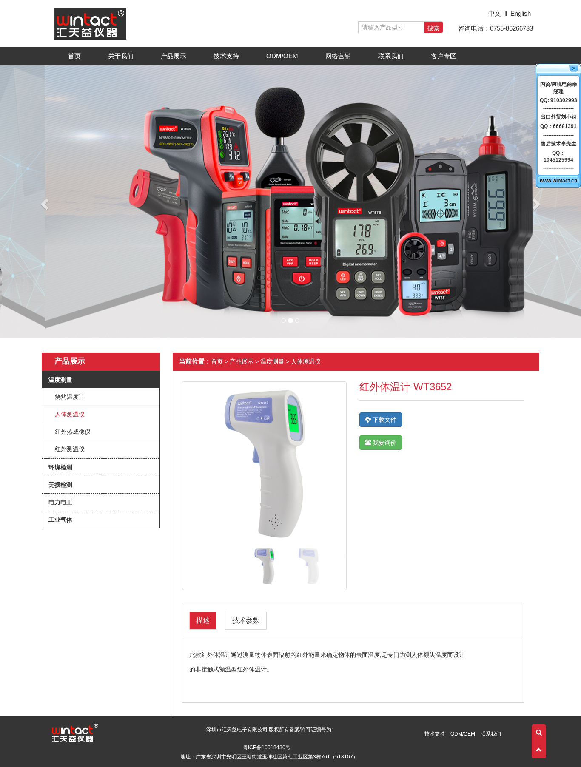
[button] (43, 201)
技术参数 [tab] (245, 620)
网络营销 (338, 56)
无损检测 (60, 484)
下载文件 (383, 419)
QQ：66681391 (558, 126)
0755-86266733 (511, 28)
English (520, 13)
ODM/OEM (282, 56)
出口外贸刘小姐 (558, 117)
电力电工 (60, 502)
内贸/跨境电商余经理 (558, 87)
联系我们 (391, 56)
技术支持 (229, 58)
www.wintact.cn (558, 181)
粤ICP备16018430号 (266, 747)
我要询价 (383, 442)
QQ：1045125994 (558, 156)
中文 (494, 13)
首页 (74, 56)
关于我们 (123, 58)
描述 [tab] (203, 620)
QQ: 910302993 (558, 100)
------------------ (558, 108)
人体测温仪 (70, 414)
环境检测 (60, 467)
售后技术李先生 (558, 144)
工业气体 (60, 519)
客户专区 (446, 58)
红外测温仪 (70, 449)
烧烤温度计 (70, 396)
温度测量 (60, 379)
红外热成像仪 (73, 431)
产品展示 (176, 58)
